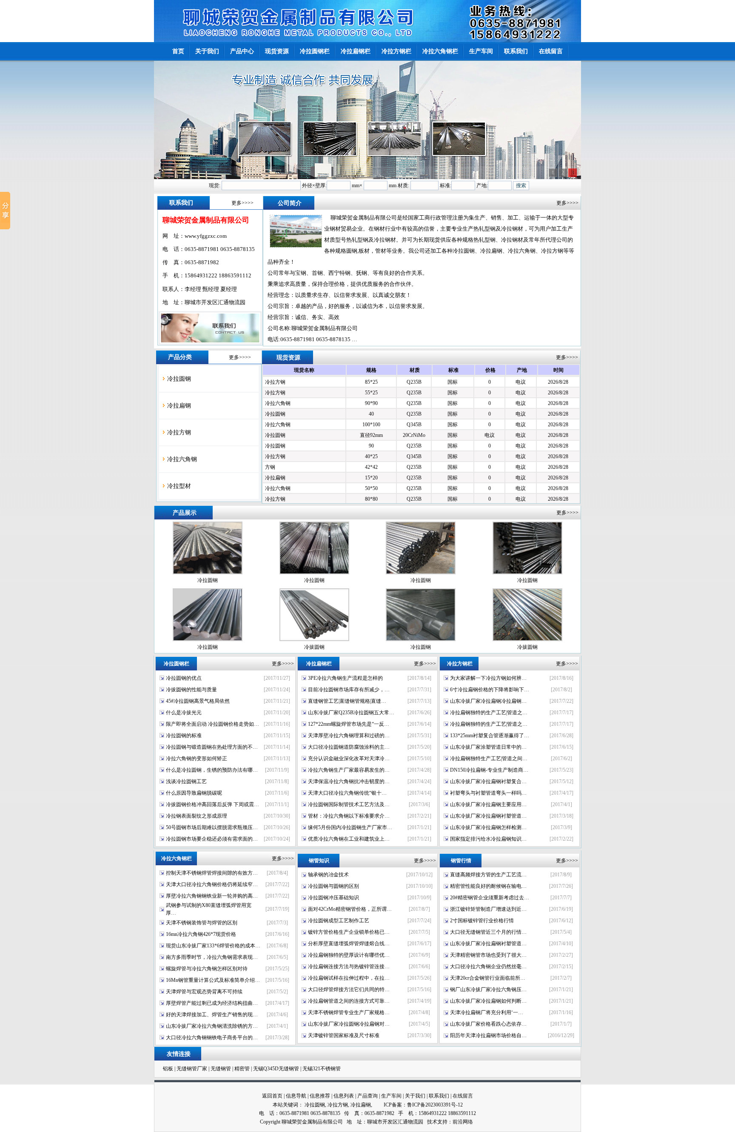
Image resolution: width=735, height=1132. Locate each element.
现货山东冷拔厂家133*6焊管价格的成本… (213, 946)
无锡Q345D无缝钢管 (276, 1069)
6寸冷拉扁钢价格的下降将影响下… (489, 690)
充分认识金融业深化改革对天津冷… (349, 758)
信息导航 (296, 1096)
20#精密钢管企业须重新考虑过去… (489, 898)
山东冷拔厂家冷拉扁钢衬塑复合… (488, 781)
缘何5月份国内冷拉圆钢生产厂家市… (350, 827)
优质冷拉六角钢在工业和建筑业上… (349, 839)
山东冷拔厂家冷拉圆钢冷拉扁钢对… (349, 1024)
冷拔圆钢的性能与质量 (191, 690)
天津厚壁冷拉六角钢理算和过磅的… (349, 736)
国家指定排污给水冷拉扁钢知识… (488, 839)
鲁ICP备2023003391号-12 (435, 1105)
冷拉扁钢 (179, 405)
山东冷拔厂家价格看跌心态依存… (488, 1024)
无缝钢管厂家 (192, 1069)
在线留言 (463, 1096)
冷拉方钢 (179, 432)
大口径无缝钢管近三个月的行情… (488, 932)
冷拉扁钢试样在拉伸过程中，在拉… (349, 978)
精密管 (242, 1069)
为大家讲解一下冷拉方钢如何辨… (488, 678)
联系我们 (439, 1096)
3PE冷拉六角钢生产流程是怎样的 (345, 678)
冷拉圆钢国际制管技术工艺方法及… (349, 804)
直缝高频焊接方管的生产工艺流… (488, 875)
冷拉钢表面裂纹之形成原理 (196, 816)
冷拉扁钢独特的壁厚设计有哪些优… (349, 955)
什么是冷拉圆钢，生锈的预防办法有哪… (212, 770)
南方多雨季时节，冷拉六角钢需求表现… (212, 957)
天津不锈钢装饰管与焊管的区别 (201, 923)
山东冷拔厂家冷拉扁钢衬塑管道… (488, 816)
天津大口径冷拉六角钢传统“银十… (347, 793)
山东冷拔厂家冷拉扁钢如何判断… (488, 1001)
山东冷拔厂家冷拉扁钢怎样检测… (488, 827)
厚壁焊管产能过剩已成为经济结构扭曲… (212, 1003)
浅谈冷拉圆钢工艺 (186, 781)
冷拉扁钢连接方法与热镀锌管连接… (349, 966)
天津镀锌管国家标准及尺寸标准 (343, 1035)
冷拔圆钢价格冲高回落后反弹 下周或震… (212, 804)
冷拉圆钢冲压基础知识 (333, 898)
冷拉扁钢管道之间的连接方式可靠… (349, 1001)
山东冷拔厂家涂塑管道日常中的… (488, 747)
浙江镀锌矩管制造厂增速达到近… (488, 909)
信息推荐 (320, 1096)
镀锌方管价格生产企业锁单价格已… (349, 932)
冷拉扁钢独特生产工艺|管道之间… (488, 758)
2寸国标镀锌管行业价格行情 (482, 921)
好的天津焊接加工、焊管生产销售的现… (212, 1015)
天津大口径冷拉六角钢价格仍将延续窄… (212, 884)
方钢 (270, 463)
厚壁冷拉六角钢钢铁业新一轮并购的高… (212, 896)
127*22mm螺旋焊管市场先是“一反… (348, 724)
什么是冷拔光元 (184, 713)
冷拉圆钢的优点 (184, 678)
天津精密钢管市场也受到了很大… (488, 955)
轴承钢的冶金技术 (328, 875)
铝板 (168, 1069)
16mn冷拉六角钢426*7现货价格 (201, 934)
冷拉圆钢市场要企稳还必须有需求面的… (212, 839)
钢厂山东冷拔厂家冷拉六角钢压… (488, 989)
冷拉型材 (179, 486)
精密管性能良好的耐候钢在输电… (488, 886)
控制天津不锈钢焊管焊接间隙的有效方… (212, 873)
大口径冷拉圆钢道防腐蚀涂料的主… (349, 747)
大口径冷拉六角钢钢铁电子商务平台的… (212, 1038)
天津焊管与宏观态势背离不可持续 (204, 992)
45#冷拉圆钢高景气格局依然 (198, 701)
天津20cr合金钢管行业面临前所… (487, 978)
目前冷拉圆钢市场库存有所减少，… (349, 690)
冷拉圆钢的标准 (184, 736)
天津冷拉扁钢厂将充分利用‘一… (486, 1012)
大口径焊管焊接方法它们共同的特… (349, 989)
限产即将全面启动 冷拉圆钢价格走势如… (212, 724)
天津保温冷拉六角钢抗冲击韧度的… (349, 781)
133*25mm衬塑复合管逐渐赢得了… (489, 736)
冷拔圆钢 (314, 647)
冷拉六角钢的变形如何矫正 (196, 758)
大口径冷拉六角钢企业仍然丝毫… (488, 966)
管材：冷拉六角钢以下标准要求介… (349, 816)
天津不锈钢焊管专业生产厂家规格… (349, 1012)
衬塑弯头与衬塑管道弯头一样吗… (488, 793)
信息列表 (343, 1096)
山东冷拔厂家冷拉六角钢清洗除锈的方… (212, 1026)
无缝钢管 (221, 1069)
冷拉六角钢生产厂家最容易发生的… (349, 770)
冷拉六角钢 (182, 459)
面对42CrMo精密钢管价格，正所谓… (350, 909)
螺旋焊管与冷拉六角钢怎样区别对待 (207, 969)
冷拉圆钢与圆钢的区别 (333, 886)
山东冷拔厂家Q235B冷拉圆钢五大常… (351, 713)
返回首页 (272, 1096)
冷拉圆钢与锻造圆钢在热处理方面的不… (212, 747)
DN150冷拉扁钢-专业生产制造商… (489, 770)
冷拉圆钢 (179, 379)
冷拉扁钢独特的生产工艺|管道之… (488, 713)
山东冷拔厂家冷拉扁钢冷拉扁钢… (488, 701)
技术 (432, 1122)
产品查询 (367, 1096)
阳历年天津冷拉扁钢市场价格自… (488, 1035)
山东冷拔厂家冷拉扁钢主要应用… (488, 804)
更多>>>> (242, 203)
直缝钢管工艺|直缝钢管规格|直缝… (347, 701)
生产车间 (391, 1096)
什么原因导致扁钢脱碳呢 (194, 793)
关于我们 (415, 1096)
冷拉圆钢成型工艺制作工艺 (338, 921)
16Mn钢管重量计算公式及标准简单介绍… (213, 980)
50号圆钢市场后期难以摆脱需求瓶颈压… (212, 827)
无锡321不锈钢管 (321, 1069)
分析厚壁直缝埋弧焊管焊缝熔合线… (349, 944)
